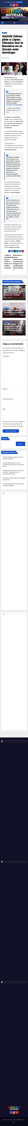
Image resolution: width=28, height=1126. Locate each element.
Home (13, 1122)
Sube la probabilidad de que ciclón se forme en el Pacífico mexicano (8, 261)
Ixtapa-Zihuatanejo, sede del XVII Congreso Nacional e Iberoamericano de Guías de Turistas (13, 291)
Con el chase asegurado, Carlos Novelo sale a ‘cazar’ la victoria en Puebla (13, 327)
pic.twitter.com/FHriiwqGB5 (14, 105)
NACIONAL (4, 32)
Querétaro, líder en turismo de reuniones (14, 311)
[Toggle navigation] (14, 23)
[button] (25, 22)
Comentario (6, 356)
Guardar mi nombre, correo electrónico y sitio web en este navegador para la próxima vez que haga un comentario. (14, 424)
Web (4, 409)
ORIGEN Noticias (21, 1119)
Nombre (5, 389)
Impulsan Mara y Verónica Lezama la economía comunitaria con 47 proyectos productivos (13, 472)
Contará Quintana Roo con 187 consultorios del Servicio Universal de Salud (13, 464)
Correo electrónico (8, 399)
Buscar (4, 438)
